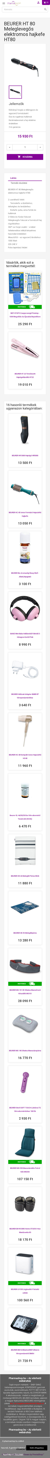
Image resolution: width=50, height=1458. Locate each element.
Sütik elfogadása (37, 1448)
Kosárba (25, 156)
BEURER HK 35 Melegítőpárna (25, 933)
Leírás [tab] (13, 178)
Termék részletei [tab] (19, 183)
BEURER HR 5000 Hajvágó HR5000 (25, 456)
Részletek (19, 1454)
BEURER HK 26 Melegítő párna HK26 (25, 876)
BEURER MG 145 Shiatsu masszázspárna (25, 1051)
